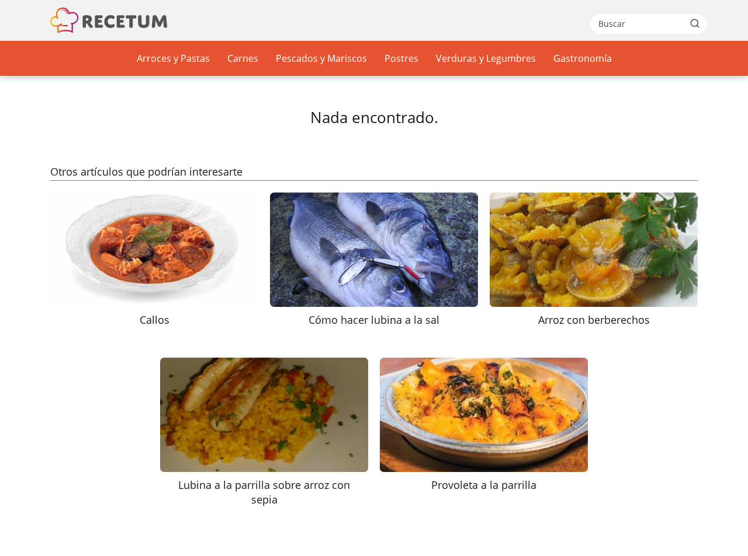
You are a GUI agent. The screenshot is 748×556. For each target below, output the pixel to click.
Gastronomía (582, 58)
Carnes (242, 58)
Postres (401, 58)
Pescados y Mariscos (321, 58)
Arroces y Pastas (173, 58)
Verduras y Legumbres (486, 58)
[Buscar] (695, 23)
